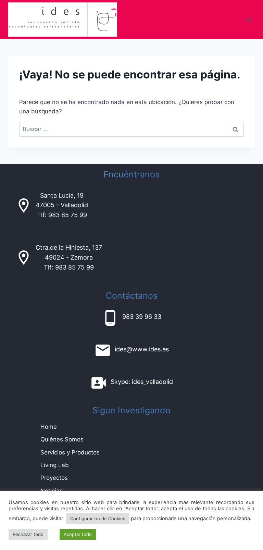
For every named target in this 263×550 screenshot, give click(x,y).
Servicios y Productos (70, 452)
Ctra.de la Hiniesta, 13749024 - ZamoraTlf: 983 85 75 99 (69, 257)
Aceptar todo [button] (78, 534)
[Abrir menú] (248, 19)
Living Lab (54, 465)
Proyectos (54, 477)
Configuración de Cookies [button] (97, 518)
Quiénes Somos (62, 439)
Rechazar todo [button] (28, 534)
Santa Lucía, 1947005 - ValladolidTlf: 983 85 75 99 (62, 205)
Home (48, 426)
